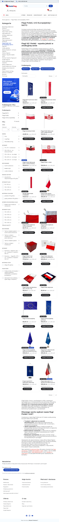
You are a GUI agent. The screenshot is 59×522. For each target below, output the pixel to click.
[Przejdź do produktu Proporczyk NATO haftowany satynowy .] (30, 371)
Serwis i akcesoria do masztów (7, 62)
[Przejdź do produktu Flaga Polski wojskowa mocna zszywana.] (30, 214)
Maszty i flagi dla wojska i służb (8, 55)
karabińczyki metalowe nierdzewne (10, 205)
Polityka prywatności (8, 489)
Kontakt (7, 92)
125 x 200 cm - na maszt (11, 157)
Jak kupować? (6, 491)
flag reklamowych (37, 452)
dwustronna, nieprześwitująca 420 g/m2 (11, 177)
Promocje (4, 76)
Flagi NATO (10, 113)
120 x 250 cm (8, 212)
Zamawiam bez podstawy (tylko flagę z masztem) (11, 278)
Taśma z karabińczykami (11, 240)
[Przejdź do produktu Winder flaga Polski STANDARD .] (30, 183)
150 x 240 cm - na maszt (11, 159)
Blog (23, 503)
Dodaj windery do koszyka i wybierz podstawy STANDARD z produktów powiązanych (11, 273)
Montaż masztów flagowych (9, 58)
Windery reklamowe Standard (7, 36)
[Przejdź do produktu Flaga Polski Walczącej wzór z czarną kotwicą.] (30, 152)
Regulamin (5, 486)
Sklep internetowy (29, 520)
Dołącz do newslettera (11, 469)
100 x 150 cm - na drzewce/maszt (9, 151)
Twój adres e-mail (6, 467)
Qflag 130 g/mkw (9, 265)
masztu (51, 39)
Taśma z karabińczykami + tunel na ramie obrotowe (11, 231)
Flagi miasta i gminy (7, 31)
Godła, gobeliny (6, 48)
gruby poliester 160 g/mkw (11, 198)
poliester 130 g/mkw (10, 195)
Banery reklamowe (7, 64)
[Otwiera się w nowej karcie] (26, 516)
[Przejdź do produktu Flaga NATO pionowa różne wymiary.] (30, 89)
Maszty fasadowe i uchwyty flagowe (9, 50)
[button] (51, 6)
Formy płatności (44, 482)
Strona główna (5, 19)
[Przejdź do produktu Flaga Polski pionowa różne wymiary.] (48, 89)
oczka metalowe (9, 171)
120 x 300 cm (8, 214)
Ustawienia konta (26, 484)
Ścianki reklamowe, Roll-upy (9, 66)
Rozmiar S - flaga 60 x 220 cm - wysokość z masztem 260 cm (11, 252)
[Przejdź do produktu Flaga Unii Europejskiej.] (30, 308)
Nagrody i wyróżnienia (27, 506)
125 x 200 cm (8, 189)
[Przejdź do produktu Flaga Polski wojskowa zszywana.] (48, 214)
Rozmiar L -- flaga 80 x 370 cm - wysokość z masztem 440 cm (11, 258)
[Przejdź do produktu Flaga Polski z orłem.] (48, 152)
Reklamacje (6, 482)
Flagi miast (5, 508)
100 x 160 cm (8, 187)
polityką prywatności (30, 473)
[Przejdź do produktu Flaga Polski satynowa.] (48, 277)
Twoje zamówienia (26, 482)
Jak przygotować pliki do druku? (10, 493)
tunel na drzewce (9, 165)
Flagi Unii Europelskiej (10, 117)
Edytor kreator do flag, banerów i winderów (7, 72)
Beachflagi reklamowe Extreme (7, 27)
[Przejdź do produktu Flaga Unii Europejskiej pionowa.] (48, 308)
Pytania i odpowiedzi (8, 484)
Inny (6, 136)
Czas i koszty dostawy (46, 484)
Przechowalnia (25, 486)
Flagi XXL (4, 46)
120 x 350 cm (8, 217)
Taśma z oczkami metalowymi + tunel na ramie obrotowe (10, 237)
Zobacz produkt (29, 107)
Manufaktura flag (9, 141)
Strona (50, 76)
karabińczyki (8, 168)
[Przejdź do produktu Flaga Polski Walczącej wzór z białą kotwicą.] (48, 121)
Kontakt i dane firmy (26, 501)
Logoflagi (7, 139)
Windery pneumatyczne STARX (8, 68)
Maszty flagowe (6, 53)
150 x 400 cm (8, 220)
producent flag (34, 449)
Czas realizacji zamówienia (47, 486)
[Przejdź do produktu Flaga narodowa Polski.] (30, 121)
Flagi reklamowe (6, 33)
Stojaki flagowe (6, 59)
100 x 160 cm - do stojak (11, 154)
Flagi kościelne (5, 30)
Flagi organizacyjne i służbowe (7, 40)
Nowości (4, 74)
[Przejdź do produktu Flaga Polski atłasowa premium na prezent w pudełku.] (48, 246)
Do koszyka (27, 263)
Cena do (14, 127)
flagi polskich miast (37, 450)
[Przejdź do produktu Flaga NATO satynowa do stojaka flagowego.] (48, 340)
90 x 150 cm (8, 184)
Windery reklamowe (8, 501)
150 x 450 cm (8, 222)
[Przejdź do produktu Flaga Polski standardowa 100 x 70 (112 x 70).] (30, 277)
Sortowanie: (24, 73)
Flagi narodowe (6, 38)
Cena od (4, 127)
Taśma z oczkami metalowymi (9, 244)
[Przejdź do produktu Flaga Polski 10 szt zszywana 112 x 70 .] (30, 246)
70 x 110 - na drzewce (10, 147)
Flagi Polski (10, 115)
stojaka (44, 39)
